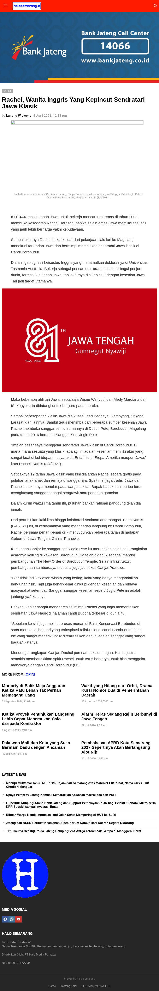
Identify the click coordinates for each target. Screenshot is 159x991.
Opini (30, 674)
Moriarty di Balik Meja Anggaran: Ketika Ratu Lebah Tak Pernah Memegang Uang (34, 690)
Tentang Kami (68, 985)
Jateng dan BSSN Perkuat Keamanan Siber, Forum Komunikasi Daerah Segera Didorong (70, 823)
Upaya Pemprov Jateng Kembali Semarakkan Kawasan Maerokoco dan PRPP (61, 795)
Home (52, 985)
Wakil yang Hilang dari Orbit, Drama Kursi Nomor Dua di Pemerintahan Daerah (116, 690)
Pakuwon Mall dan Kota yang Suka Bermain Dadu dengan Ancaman (36, 745)
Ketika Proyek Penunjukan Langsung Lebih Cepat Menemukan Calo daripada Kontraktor (38, 719)
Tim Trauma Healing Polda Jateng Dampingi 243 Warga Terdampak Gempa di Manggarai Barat (73, 831)
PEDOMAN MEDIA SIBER (96, 985)
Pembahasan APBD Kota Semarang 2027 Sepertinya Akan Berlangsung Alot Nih (116, 747)
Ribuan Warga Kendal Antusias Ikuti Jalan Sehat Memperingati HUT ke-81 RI (61, 814)
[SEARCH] (155, 5)
